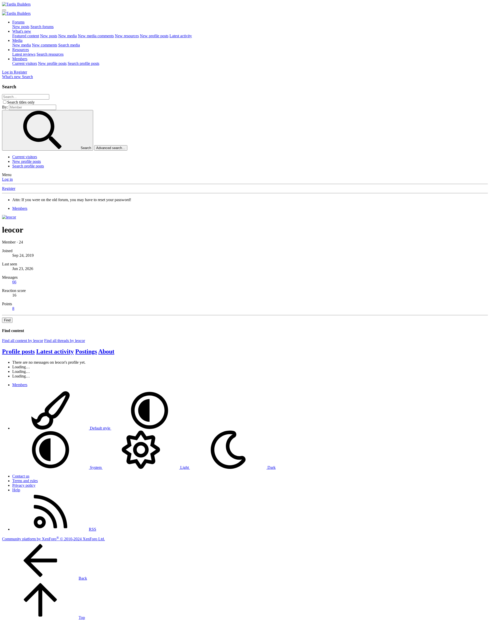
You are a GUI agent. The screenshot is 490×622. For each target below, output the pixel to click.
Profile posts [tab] (18, 351)
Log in (7, 179)
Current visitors (24, 63)
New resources (127, 36)
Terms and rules (25, 481)
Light (184, 467)
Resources (20, 49)
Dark (271, 467)
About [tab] (106, 351)
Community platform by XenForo (53, 539)
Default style (100, 428)
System (96, 467)
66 (14, 282)
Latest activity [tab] (55, 351)
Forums (18, 22)
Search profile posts (83, 63)
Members (19, 59)
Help (16, 490)
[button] (149, 428)
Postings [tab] (86, 351)
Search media (69, 45)
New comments (44, 45)
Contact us (20, 476)
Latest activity (180, 36)
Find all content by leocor (22, 340)
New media (67, 36)
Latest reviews (23, 54)
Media (17, 40)
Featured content (25, 36)
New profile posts (154, 36)
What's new (21, 31)
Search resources (50, 54)
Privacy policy (23, 485)
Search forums (42, 27)
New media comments (96, 36)
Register (8, 188)
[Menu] (4, 10)
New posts (20, 27)
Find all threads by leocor (64, 340)
